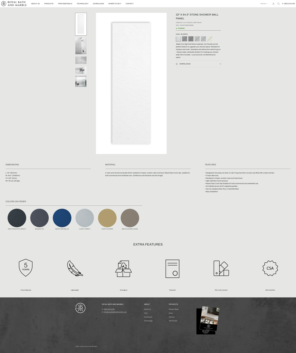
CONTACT (130, 4)
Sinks (171, 313)
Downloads (148, 317)
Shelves (172, 317)
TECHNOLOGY (82, 4)
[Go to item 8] (81, 70)
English (263, 3)
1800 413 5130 (109, 309)
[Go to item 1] (81, 24)
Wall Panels (197, 22)
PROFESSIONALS (65, 4)
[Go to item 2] (81, 45)
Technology (148, 321)
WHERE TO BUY (114, 4)
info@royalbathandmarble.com (115, 312)
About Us (147, 309)
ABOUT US (35, 4)
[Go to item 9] (81, 81)
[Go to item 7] (81, 60)
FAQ (145, 313)
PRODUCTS (48, 4)
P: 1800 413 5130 (288, 4)
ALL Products (188, 22)
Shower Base (174, 309)
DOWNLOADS (98, 4)
